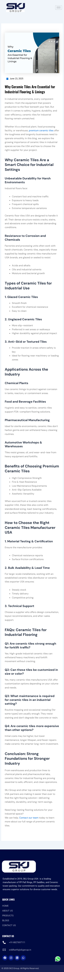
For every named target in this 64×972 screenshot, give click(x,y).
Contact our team (28, 817)
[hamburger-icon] (58, 7)
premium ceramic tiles (41, 130)
